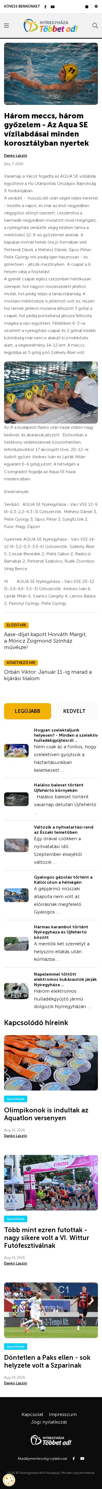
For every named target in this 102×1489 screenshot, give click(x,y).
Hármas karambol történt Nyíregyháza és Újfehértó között (61, 932)
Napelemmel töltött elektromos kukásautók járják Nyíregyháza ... (65, 979)
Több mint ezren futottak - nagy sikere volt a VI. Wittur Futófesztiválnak (46, 1237)
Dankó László (15, 156)
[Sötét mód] (96, 6)
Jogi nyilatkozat (49, 1422)
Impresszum (63, 1414)
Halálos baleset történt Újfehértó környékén (59, 787)
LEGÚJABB (27, 711)
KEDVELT (74, 711)
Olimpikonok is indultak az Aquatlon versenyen (46, 1114)
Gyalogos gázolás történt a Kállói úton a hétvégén (63, 880)
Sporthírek (15, 1099)
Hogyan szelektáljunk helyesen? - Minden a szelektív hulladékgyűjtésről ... (66, 735)
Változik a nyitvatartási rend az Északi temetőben (63, 830)
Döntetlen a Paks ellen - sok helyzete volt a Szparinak (47, 1361)
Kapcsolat (32, 1414)
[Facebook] (45, 7)
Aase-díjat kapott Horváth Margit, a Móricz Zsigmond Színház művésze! (45, 640)
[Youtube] (53, 7)
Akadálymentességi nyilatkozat (42, 1459)
